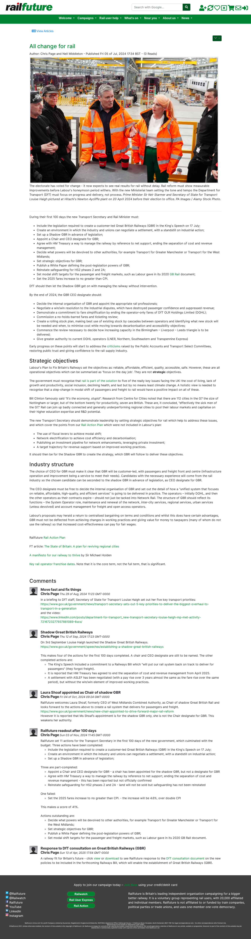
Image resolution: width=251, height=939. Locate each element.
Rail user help (109, 18)
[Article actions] (217, 38)
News (185, 18)
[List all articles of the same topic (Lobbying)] (124, 120)
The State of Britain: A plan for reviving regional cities (81, 546)
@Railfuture (17, 893)
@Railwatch (17, 898)
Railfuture (16, 902)
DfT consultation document (185, 858)
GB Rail (175, 274)
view (97, 858)
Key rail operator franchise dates (52, 564)
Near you (150, 18)
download (112, 858)
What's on (131, 18)
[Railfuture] (28, 7)
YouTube (15, 907)
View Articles (44, 31)
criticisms (113, 346)
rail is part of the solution (99, 381)
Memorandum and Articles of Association (121, 925)
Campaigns (86, 18)
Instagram (16, 916)
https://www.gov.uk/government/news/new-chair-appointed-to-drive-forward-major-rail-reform (107, 711)
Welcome (65, 18)
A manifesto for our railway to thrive (54, 555)
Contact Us (221, 923)
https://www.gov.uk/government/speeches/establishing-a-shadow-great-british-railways (102, 646)
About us (169, 18)
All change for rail (52, 46)
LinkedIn (15, 911)
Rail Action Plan (92, 425)
